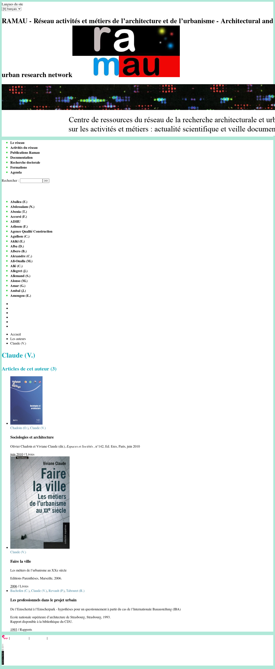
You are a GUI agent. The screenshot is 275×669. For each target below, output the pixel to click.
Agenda (16, 172)
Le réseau (17, 142)
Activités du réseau (24, 147)
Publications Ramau (25, 152)
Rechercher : (10, 180)
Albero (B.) (18, 250)
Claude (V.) (38, 427)
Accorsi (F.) (18, 216)
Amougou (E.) (20, 295)
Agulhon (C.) (19, 236)
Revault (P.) (56, 590)
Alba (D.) (17, 246)
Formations (18, 167)
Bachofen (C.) (19, 590)
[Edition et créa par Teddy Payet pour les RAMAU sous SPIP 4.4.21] (3, 663)
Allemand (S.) (20, 275)
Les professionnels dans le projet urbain (43, 600)
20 (12, 308)
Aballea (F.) (18, 201)
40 (12, 312)
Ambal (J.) (18, 290)
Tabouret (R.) (75, 590)
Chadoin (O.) (19, 427)
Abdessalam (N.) (22, 206)
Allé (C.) (16, 265)
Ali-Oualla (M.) (21, 260)
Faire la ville (20, 561)
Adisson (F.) (19, 226)
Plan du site (38, 638)
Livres (30, 454)
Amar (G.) (17, 285)
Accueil (15, 334)
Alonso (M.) (19, 280)
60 (12, 317)
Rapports (26, 629)
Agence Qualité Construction (31, 231)
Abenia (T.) (18, 211)
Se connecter (19, 638)
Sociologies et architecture (32, 437)
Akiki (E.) (17, 241)
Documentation (21, 157)
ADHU (15, 221)
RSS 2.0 (54, 638)
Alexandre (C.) (21, 255)
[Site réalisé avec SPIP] (5, 638)
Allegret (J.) (19, 270)
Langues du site (12, 4)
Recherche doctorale (25, 162)
